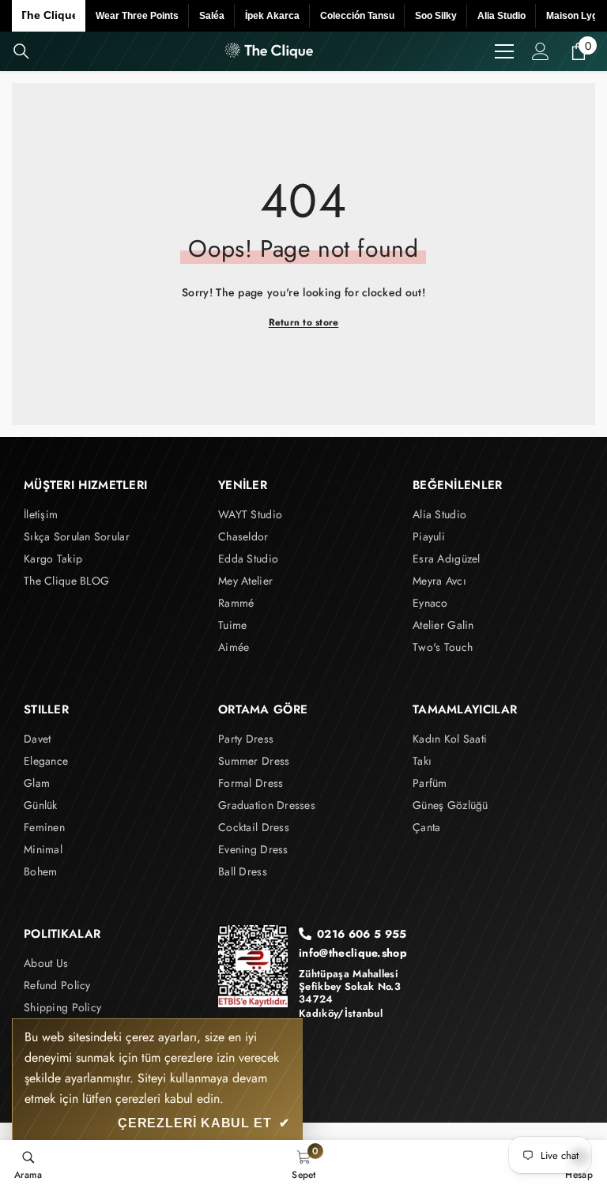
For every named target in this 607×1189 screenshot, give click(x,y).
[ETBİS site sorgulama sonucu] (253, 966)
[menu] (504, 51)
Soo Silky (436, 15)
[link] (28, 1164)
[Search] (21, 51)
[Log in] (540, 51)
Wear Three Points (137, 15)
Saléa (211, 15)
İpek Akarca (272, 15)
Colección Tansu (357, 15)
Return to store (304, 322)
